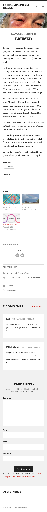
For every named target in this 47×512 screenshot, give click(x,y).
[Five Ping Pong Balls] (11, 218)
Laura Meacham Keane (16, 6)
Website (7, 453)
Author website (22, 255)
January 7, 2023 (17, 34)
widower (36, 277)
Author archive (17, 255)
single (14, 277)
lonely (8, 277)
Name (6, 430)
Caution (9, 286)
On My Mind (11, 273)
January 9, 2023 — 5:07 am (30, 347)
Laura (18, 250)
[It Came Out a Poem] (11, 199)
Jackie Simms (13, 347)
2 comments (31, 34)
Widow (29, 277)
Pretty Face (26, 205)
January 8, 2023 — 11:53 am (23, 319)
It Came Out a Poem (10, 205)
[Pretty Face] (30, 199)
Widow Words (23, 273)
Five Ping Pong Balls (10, 224)
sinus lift (22, 277)
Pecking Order (12, 290)
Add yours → (38, 307)
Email (5, 441)
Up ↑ (42, 508)
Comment (8, 398)
